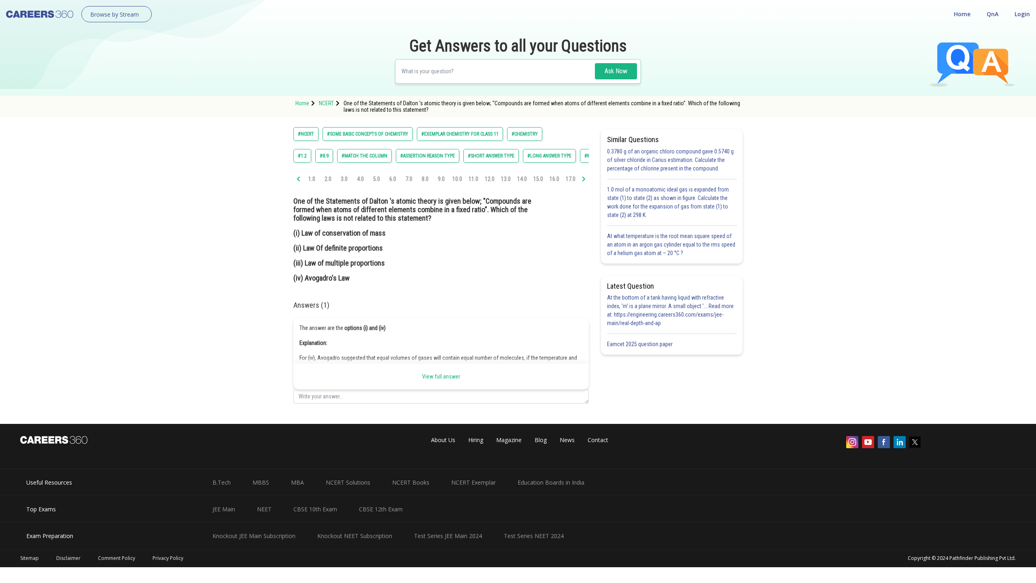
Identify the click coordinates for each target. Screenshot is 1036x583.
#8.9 (324, 156)
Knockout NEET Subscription (354, 536)
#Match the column (364, 156)
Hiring (475, 440)
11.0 (473, 179)
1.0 (311, 179)
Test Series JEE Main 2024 (448, 536)
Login (1022, 14)
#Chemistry (525, 134)
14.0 (522, 179)
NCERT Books (410, 482)
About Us (443, 440)
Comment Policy (116, 558)
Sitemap (29, 558)
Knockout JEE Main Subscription (253, 536)
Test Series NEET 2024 (534, 536)
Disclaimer (68, 558)
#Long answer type (549, 156)
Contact (598, 440)
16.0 (554, 179)
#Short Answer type (491, 156)
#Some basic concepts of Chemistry (367, 134)
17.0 (570, 179)
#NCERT (306, 134)
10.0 (457, 179)
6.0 (392, 179)
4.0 (360, 179)
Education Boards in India (551, 482)
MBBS (261, 482)
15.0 (538, 179)
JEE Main (223, 509)
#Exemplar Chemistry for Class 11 (460, 134)
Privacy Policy (168, 558)
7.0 (408, 179)
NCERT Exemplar (473, 482)
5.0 (376, 179)
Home (962, 14)
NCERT (326, 103)
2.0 (328, 179)
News (567, 440)
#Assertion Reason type (427, 156)
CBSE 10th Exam (315, 509)
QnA (992, 14)
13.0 (506, 179)
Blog (541, 440)
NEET (264, 509)
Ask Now (616, 71)
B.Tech (221, 482)
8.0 (425, 179)
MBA (297, 482)
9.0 (441, 179)
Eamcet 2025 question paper (640, 344)
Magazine (509, 440)
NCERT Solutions (348, 482)
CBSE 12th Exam (381, 509)
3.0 (344, 179)
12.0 (490, 179)
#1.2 (302, 156)
